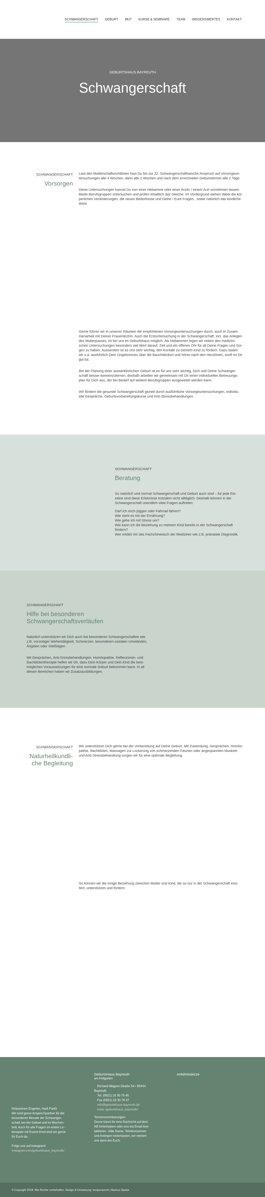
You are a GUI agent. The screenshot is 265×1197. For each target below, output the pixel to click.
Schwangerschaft (81, 19)
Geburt (111, 19)
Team (181, 19)
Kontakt (234, 19)
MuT (128, 19)
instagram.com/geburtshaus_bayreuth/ (38, 1150)
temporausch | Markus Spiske (111, 1189)
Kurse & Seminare (154, 19)
